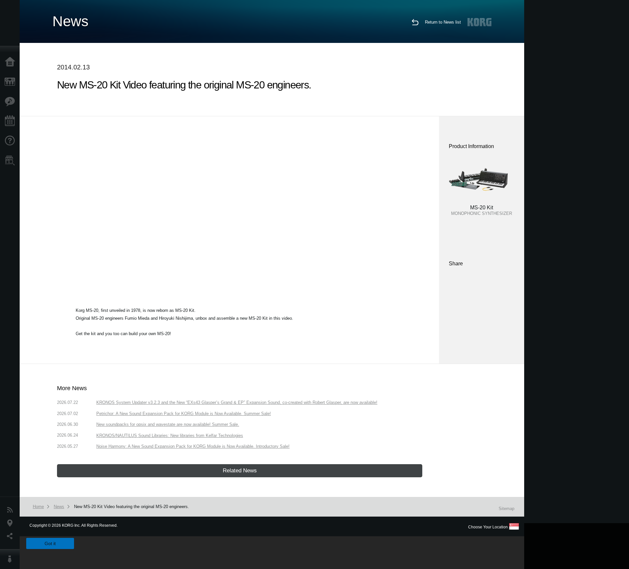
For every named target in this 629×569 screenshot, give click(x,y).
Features (11, 101)
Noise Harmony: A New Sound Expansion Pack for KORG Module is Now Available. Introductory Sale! (193, 446)
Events (11, 121)
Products (11, 82)
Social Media (11, 536)
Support (11, 141)
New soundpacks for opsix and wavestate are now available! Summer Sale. (167, 424)
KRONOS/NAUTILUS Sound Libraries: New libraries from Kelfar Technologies (169, 435)
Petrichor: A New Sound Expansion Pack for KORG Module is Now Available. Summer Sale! (183, 413)
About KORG (11, 559)
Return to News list (443, 22)
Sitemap (506, 508)
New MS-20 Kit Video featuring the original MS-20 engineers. (131, 506)
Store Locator (11, 160)
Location (11, 523)
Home (11, 62)
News (11, 510)
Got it (50, 543)
